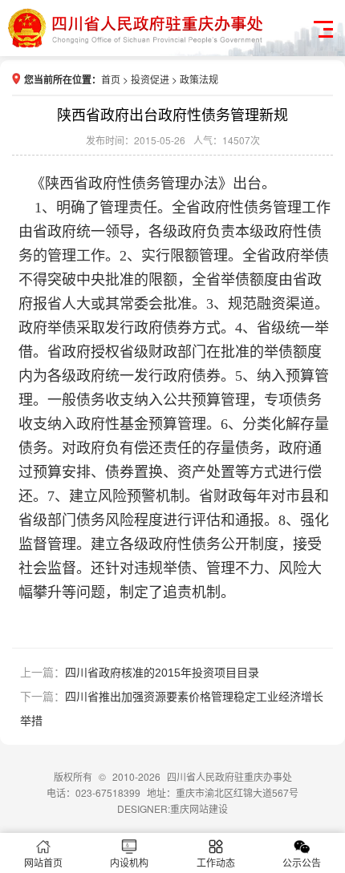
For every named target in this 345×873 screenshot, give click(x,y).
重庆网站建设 (199, 808)
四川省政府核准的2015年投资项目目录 (162, 672)
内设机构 (129, 862)
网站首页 (43, 862)
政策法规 (199, 79)
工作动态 (216, 862)
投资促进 (150, 79)
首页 (110, 79)
